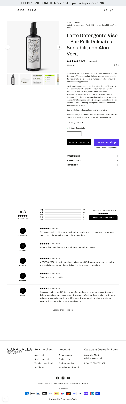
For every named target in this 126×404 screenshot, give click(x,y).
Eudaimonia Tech (69, 399)
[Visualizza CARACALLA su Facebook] (63, 378)
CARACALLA (48, 383)
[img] (116, 65)
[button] (105, 10)
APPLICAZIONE (73, 156)
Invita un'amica (66, 363)
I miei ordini (64, 359)
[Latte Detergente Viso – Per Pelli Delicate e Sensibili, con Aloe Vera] (12, 79)
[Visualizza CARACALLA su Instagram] (57, 378)
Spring (77, 22)
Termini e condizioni (43, 363)
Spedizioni (39, 355)
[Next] (59, 47)
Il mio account (66, 355)
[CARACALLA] (26, 10)
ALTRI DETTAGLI (74, 160)
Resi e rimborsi (41, 359)
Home (69, 22)
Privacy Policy (75, 383)
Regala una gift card (69, 367)
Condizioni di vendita (61, 383)
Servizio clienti (43, 349)
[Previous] (7, 47)
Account (64, 349)
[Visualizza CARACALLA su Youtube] (69, 378)
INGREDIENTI (72, 165)
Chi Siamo (39, 367)
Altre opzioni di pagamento (106, 147)
